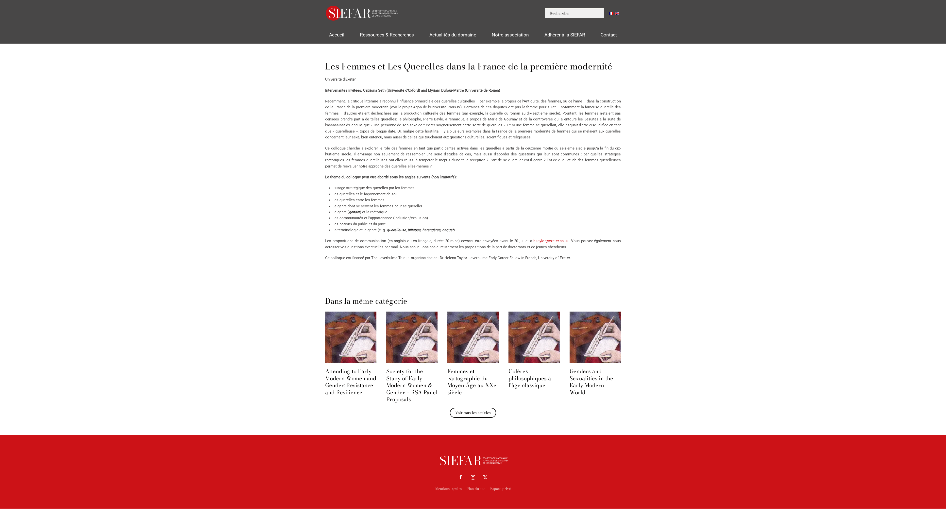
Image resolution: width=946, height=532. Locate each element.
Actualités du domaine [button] (452, 35)
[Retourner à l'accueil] (362, 13)
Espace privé (500, 488)
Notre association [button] (510, 35)
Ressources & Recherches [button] (387, 35)
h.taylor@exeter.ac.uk (551, 241)
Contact (609, 35)
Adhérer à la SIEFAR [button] (564, 35)
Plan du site (476, 488)
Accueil (336, 35)
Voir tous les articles (473, 413)
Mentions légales (448, 488)
